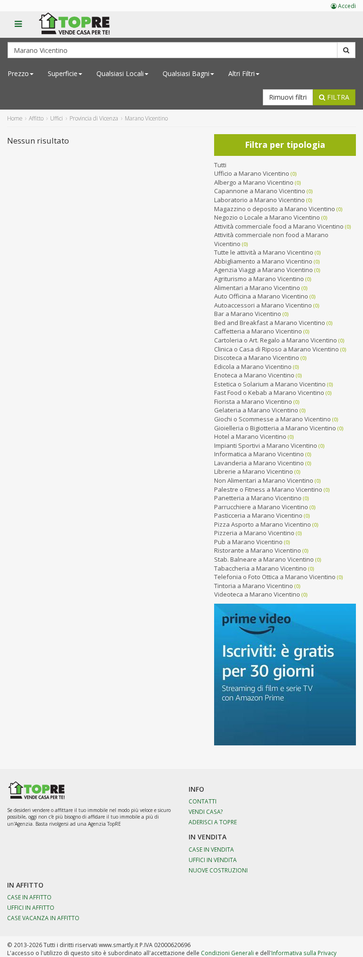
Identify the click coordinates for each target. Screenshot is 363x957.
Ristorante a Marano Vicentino (257, 550)
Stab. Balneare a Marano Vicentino (264, 559)
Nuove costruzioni (218, 870)
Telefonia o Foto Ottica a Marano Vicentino (275, 576)
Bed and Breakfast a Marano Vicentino (269, 322)
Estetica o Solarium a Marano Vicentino (270, 384)
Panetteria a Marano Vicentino (258, 498)
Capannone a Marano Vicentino (259, 191)
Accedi (346, 6)
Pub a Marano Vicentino (248, 542)
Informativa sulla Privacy (304, 953)
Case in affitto (29, 897)
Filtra (337, 97)
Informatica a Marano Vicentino (259, 454)
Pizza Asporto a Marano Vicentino (262, 524)
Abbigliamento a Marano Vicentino (263, 261)
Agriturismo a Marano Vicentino (259, 278)
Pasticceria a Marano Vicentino (258, 515)
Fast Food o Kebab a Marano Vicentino (269, 392)
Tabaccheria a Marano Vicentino (260, 568)
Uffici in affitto (30, 907)
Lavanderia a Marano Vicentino (259, 463)
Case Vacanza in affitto (43, 918)
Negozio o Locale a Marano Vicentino (267, 217)
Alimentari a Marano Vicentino (257, 287)
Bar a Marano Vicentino (247, 313)
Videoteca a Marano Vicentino (257, 594)
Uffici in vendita (213, 859)
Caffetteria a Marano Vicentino (258, 331)
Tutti (220, 165)
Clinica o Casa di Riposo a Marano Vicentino (276, 349)
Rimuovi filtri (288, 97)
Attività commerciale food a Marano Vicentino (279, 226)
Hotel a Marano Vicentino (250, 436)
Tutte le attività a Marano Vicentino (263, 252)
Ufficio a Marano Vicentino (251, 173)
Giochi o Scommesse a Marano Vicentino (272, 419)
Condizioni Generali (227, 953)
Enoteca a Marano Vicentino (254, 375)
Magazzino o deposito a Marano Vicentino (274, 209)
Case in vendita (211, 849)
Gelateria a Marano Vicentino (256, 410)
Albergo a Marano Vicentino (254, 182)
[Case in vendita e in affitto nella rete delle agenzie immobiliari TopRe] (81, 29)
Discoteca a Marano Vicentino (256, 357)
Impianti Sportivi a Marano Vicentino (265, 445)
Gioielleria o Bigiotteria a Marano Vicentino (275, 428)
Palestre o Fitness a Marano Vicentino (268, 489)
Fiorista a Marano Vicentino (253, 401)
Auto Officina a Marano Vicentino (261, 296)
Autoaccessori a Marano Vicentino (263, 305)
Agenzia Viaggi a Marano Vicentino (263, 269)
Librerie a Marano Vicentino (253, 471)
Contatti (202, 801)
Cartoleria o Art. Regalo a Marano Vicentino (275, 340)
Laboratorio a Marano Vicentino (259, 200)
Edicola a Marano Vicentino (253, 366)
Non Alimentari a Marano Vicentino (263, 480)
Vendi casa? (206, 811)
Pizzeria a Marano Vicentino (254, 533)
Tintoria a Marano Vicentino (253, 585)
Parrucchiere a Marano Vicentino (261, 507)
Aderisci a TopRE (213, 822)
